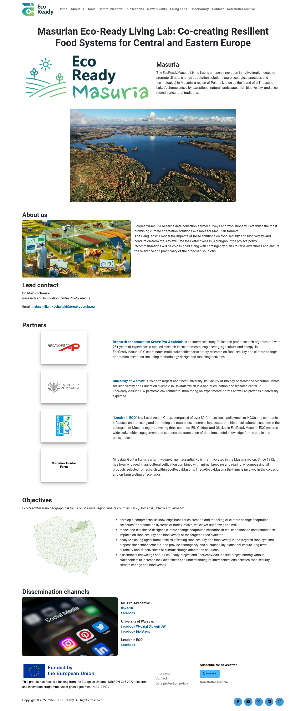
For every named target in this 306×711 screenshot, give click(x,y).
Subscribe (210, 673)
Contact (218, 9)
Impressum (164, 673)
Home (62, 9)
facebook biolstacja (136, 631)
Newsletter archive (241, 9)
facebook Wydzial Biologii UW (143, 626)
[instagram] (279, 702)
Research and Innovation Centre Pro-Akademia (148, 342)
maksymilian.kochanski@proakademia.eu (63, 307)
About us (77, 9)
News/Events (157, 9)
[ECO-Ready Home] (37, 9)
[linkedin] (269, 702)
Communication (110, 9)
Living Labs (178, 9)
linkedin (127, 608)
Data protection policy (171, 683)
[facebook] (238, 702)
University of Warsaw (129, 381)
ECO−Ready (65, 700)
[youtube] (248, 702)
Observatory (199, 9)
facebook (128, 613)
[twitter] (259, 702)
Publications (135, 9)
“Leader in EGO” (125, 418)
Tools (91, 9)
